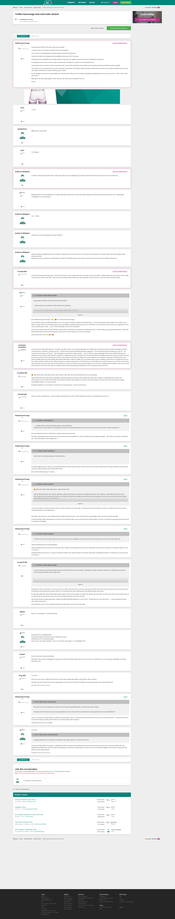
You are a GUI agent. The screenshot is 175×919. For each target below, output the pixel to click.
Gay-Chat (43, 896)
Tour (42, 901)
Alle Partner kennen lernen (105, 907)
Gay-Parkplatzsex (82, 903)
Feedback (121, 900)
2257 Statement (45, 914)
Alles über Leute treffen (147, 19)
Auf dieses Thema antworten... (33, 780)
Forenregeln (148, 7)
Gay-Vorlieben (81, 907)
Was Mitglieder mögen (46, 900)
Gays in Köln (67, 901)
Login (115, 2)
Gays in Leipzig (67, 907)
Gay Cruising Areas (82, 901)
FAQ (120, 896)
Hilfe (120, 898)
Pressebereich (102, 896)
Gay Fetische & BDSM (40, 824)
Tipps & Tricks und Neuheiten (126, 901)
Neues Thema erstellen (97, 28)
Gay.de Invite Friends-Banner (106, 901)
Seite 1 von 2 (35, 36)
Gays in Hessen (68, 909)
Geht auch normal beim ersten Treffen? (25, 799)
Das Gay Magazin (45, 898)
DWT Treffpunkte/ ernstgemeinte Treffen (26, 829)
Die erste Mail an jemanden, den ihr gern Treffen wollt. (29, 814)
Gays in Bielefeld (68, 900)
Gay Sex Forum (33, 21)
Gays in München (68, 903)
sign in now (52, 771)
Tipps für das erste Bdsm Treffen (23, 822)
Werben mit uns (103, 900)
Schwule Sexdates (82, 896)
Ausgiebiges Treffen (20, 807)
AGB (42, 907)
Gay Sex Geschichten (31, 809)
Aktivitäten (155, 7)
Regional (66, 894)
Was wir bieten (53, 903)
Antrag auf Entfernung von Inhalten (50, 912)
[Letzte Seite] (28, 36)
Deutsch (106, 2)
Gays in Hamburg (68, 898)
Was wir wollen (45, 903)
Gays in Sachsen (68, 905)
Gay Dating (81, 894)
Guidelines (43, 905)
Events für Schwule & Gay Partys (86, 905)
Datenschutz (44, 910)
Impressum (44, 909)
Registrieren (125, 2)
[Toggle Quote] (33, 295)
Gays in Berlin (67, 896)
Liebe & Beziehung (39, 831)
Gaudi (100, 909)
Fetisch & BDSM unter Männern (85, 898)
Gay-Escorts (81, 900)
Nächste (23, 36)
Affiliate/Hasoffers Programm (106, 898)
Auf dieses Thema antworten (118, 28)
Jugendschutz (52, 910)
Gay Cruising (29, 816)
